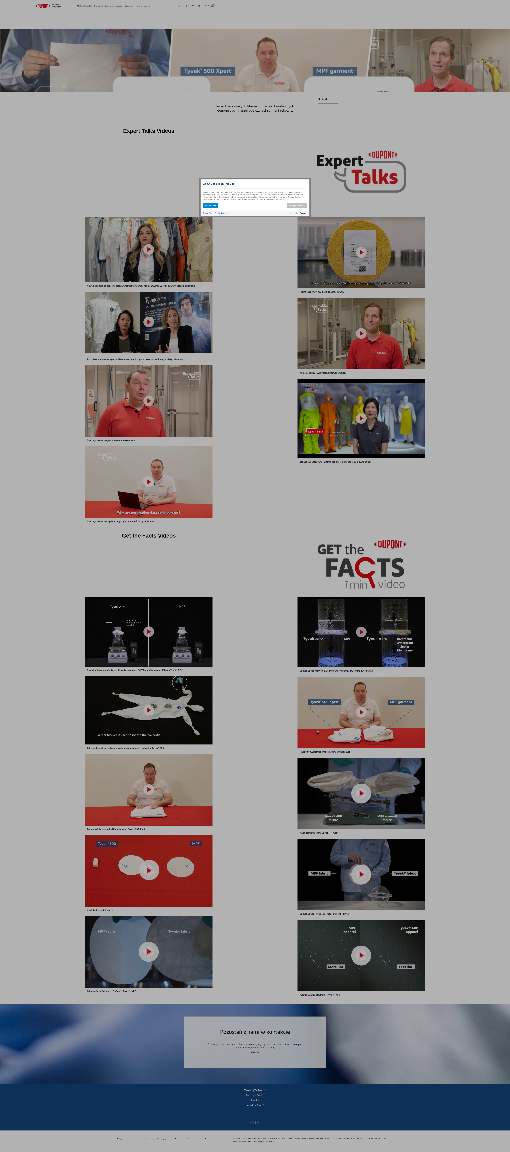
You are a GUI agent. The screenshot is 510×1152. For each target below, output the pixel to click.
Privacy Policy (208, 213)
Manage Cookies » (297, 206)
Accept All (210, 206)
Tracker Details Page (222, 213)
